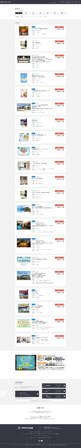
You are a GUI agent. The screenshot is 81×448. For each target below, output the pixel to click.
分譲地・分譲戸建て (54, 2)
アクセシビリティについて (44, 444)
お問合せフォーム (46, 418)
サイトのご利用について (32, 444)
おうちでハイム (46, 435)
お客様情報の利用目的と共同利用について (61, 444)
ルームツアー (35, 433)
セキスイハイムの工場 (50, 433)
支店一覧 (45, 437)
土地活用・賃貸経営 (67, 2)
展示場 (50, 2)
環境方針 (27, 444)
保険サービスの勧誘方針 (52, 444)
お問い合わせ (68, 1)
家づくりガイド (41, 435)
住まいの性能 (76, 2)
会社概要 (42, 437)
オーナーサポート (75, 1)
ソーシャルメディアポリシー (21, 444)
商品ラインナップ (43, 433)
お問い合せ (38, 437)
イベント (59, 2)
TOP (4, 5)
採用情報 (49, 437)
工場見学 (62, 2)
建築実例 (72, 2)
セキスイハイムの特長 (25, 433)
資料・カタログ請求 (62, 1)
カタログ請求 (31, 437)
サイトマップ (15, 444)
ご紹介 (35, 437)
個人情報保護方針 (38, 444)
